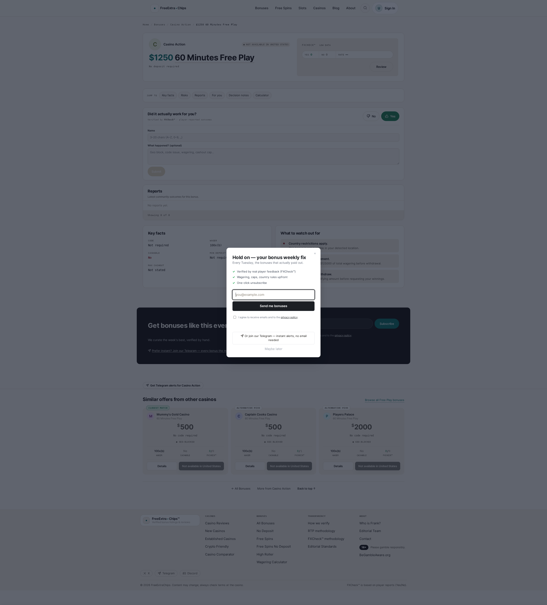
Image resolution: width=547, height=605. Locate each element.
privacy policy (289, 317)
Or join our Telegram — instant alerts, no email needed (276, 338)
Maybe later (273, 349)
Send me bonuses (273, 306)
